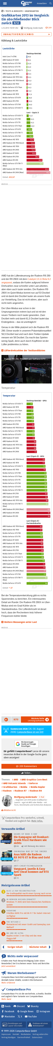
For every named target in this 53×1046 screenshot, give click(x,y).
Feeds (8, 1006)
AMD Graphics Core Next (34, 779)
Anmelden (42, 3)
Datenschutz (37, 1037)
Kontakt (16, 1034)
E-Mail (41, 797)
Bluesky (35, 1006)
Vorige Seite (5, 719)
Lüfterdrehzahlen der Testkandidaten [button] (24, 350)
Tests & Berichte (14, 11)
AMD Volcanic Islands (14, 783)
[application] (26, 369)
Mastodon (10, 1016)
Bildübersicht (10, 810)
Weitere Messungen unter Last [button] (20, 622)
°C (10, 588)
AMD (16, 779)
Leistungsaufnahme (36, 719)
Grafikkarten (32, 11)
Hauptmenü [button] (4, 3)
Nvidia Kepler (38, 787)
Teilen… (28, 773)
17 (17, 860)
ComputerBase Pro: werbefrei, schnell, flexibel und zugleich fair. (24, 819)
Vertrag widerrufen (40, 1034)
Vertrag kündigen (8, 1037)
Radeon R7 (21, 790)
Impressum (6, 1034)
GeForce (33, 783)
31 (17, 878)
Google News (26, 1011)
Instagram (45, 1011)
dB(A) (11, 177)
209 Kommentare (27, 766)
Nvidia (24, 787)
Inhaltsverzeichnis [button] (18, 34)
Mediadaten (26, 1034)
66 (17, 846)
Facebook (9, 1011)
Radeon (7, 790)
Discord (21, 1006)
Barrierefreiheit (23, 1037)
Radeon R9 (36, 790)
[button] (50, 3)
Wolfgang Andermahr (25, 797)
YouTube (32, 1016)
